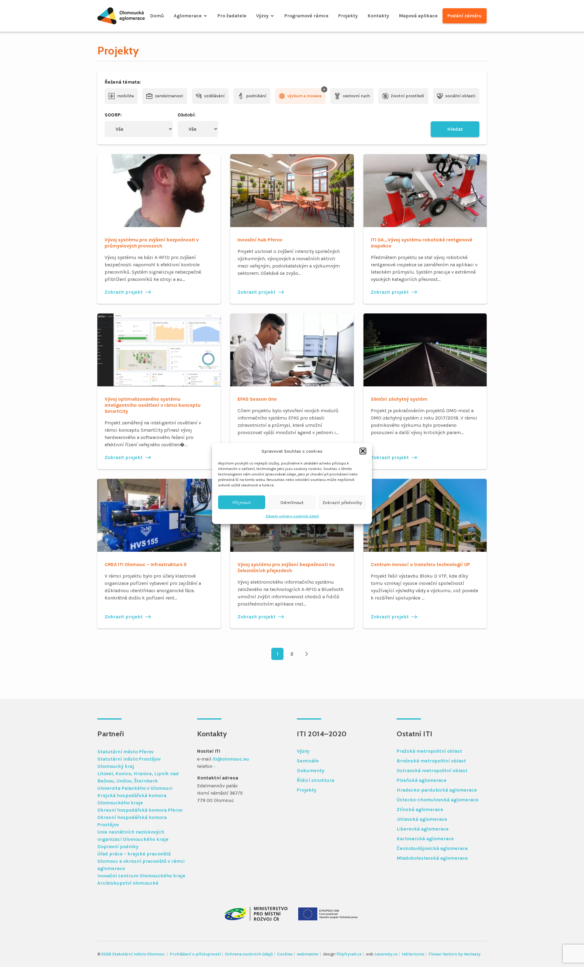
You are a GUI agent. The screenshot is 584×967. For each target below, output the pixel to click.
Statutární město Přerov (125, 752)
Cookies (285, 954)
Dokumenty (310, 770)
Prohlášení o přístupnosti (195, 954)
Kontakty (378, 16)
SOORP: (113, 115)
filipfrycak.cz (349, 954)
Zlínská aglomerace (420, 809)
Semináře (308, 761)
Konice (123, 773)
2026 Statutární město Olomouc (133, 954)
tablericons (413, 954)
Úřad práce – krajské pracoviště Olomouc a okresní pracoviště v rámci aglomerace (141, 861)
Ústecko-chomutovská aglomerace (437, 800)
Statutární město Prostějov (129, 759)
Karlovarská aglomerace (425, 838)
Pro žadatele (231, 16)
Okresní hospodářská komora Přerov (139, 810)
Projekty (348, 16)
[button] (363, 451)
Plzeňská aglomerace (422, 780)
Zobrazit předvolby (342, 502)
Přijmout (241, 502)
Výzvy (262, 16)
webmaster (308, 954)
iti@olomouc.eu (231, 759)
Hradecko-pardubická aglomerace (437, 790)
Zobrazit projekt (124, 292)
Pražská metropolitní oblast (429, 751)
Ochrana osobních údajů (249, 954)
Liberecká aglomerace (423, 829)
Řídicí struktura (315, 780)
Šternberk (146, 781)
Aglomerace (188, 16)
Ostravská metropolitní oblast (432, 770)
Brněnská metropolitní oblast (431, 761)
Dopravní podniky (117, 846)
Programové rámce (306, 16)
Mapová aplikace (418, 16)
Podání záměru (464, 16)
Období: (187, 115)
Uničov (123, 781)
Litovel (105, 773)
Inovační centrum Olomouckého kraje (141, 876)
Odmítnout (292, 502)
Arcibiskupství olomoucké (127, 883)
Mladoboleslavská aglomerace (432, 858)
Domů (157, 16)
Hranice (143, 773)
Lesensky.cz (386, 954)
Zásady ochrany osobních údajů (292, 516)
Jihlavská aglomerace (422, 819)
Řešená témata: (123, 82)
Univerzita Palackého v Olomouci (134, 788)
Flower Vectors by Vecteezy (455, 954)
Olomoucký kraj (115, 766)
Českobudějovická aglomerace (432, 848)
